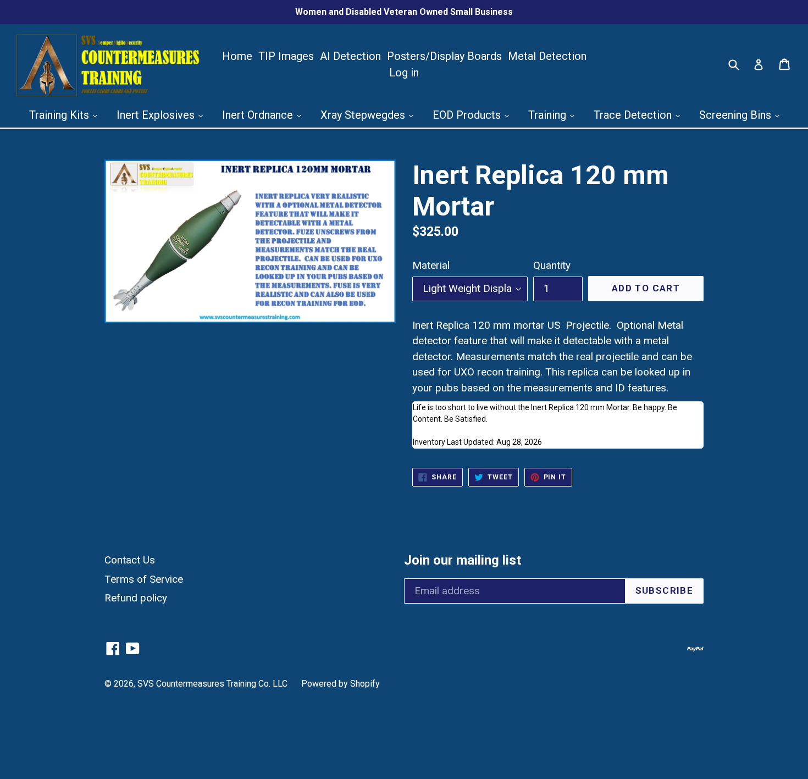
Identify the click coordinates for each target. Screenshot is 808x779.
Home (237, 56)
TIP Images (286, 56)
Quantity (552, 265)
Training (548, 114)
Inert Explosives (157, 114)
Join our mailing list (462, 560)
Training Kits (60, 114)
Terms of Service (143, 579)
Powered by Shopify (340, 683)
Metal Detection (547, 56)
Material (431, 265)
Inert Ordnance (259, 114)
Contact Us (129, 560)
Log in (404, 72)
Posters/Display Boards (444, 56)
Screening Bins (736, 114)
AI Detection (350, 56)
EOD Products (468, 114)
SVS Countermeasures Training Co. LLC (212, 683)
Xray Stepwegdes (364, 114)
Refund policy (135, 598)
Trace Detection (634, 114)
